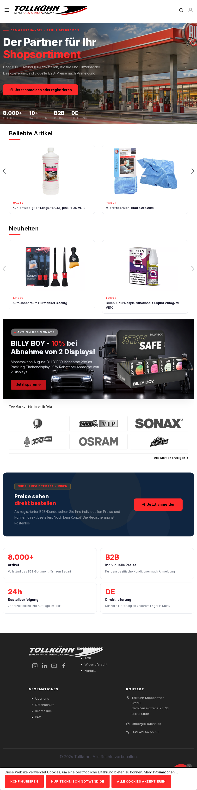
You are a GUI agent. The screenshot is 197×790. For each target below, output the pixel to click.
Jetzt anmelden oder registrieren (43, 90)
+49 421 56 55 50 (145, 732)
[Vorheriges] (4, 171)
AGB (88, 658)
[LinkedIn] (44, 666)
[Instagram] (35, 666)
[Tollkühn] (50, 10)
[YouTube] (54, 666)
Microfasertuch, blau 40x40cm (36, 208)
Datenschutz (44, 705)
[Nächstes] (193, 171)
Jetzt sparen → (28, 384)
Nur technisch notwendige (77, 781)
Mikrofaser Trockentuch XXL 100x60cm (136, 208)
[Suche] (181, 10)
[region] (98, 171)
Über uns (42, 698)
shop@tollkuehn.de (146, 724)
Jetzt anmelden (161, 504)
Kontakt (90, 670)
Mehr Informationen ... (161, 772)
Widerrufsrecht (96, 664)
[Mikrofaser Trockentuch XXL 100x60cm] (145, 171)
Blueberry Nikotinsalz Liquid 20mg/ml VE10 (139, 303)
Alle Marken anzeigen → (171, 458)
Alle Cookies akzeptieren (141, 781)
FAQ (38, 717)
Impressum (43, 711)
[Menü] (7, 10)
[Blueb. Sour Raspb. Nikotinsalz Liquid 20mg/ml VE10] (52, 266)
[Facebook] (64, 666)
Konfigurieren (24, 781)
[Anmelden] (190, 10)
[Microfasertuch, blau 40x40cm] (52, 171)
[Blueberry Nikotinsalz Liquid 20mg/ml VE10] (145, 266)
